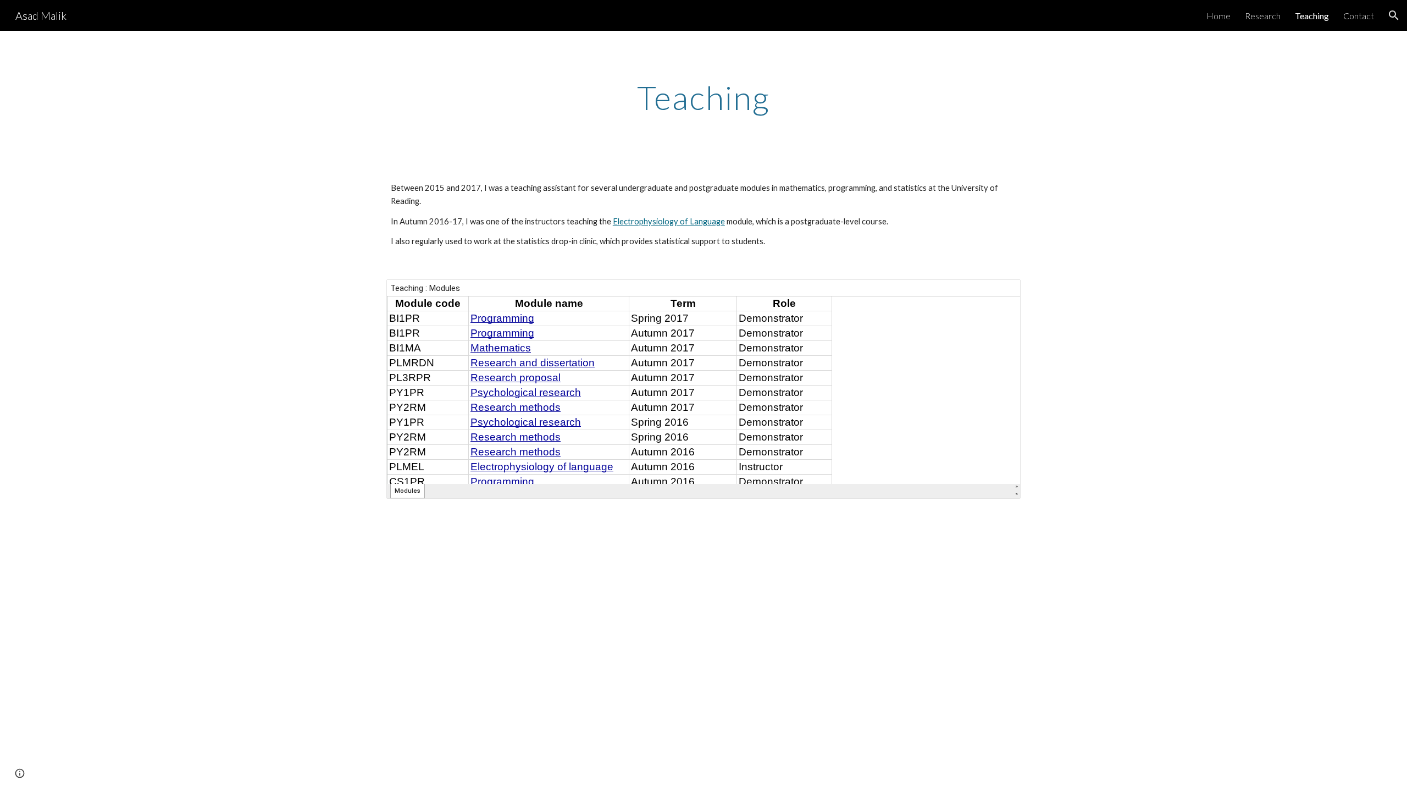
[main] (703, 97)
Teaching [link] (1312, 15)
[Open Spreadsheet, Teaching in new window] (999, 293)
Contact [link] (1358, 15)
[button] (1394, 15)
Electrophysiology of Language (669, 221)
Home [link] (1218, 15)
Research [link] (1263, 15)
